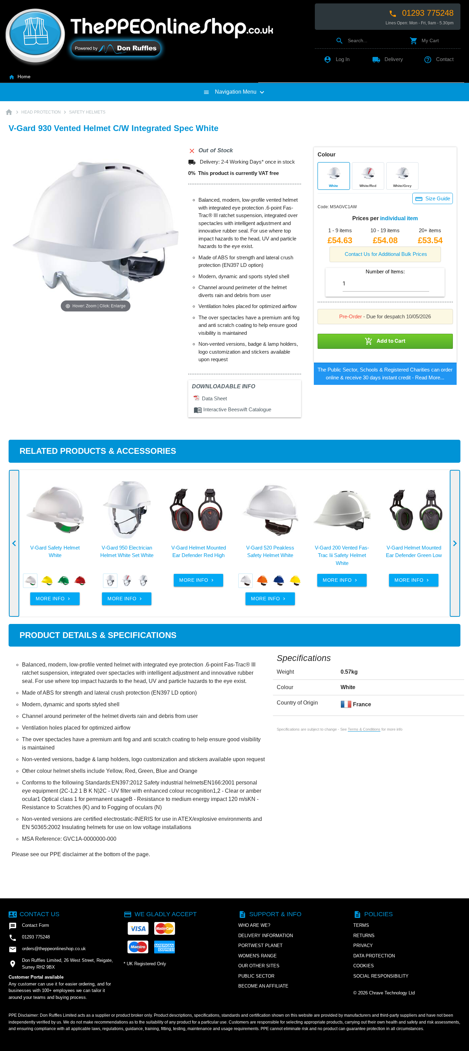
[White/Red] (127, 581)
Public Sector (256, 976)
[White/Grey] (143, 581)
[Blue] (278, 581)
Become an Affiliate (263, 986)
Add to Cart (385, 341)
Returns (364, 935)
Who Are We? (254, 925)
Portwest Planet (260, 945)
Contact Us (34, 914)
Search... (351, 40)
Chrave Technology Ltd (392, 992)
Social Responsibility (381, 976)
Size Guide (432, 199)
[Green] (63, 581)
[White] (30, 581)
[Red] (80, 581)
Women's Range (257, 955)
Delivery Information (265, 935)
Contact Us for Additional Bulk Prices (386, 254)
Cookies (363, 965)
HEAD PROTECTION (41, 112)
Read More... (429, 377)
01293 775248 (421, 13)
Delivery (387, 59)
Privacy (363, 945)
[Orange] (262, 581)
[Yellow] (47, 581)
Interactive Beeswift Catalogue (232, 409)
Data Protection (374, 955)
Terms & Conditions (364, 729)
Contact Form (29, 926)
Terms (361, 925)
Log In (336, 59)
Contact (439, 59)
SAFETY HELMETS (87, 112)
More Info (53, 598)
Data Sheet (213, 398)
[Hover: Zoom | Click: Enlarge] (95, 231)
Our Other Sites (258, 965)
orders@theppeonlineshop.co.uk (47, 949)
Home (20, 76)
